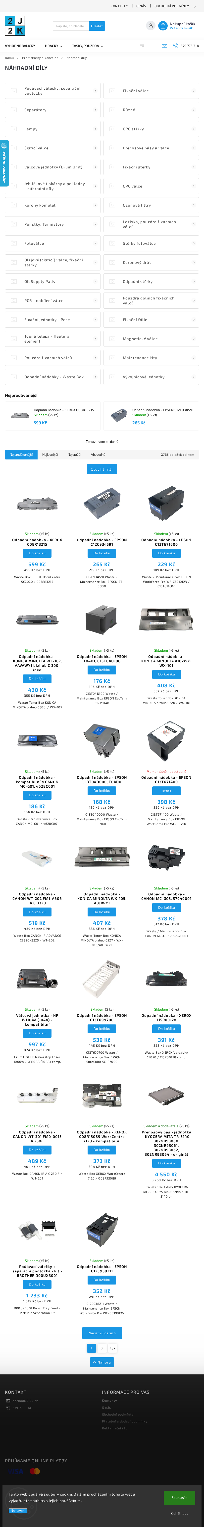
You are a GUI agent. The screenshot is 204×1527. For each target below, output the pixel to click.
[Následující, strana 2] (102, 1348)
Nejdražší (74, 454)
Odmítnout (179, 1513)
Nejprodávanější (21, 454)
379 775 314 (21, 1408)
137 (112, 1348)
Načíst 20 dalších (102, 1333)
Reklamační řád (115, 1428)
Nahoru (104, 1362)
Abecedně (98, 454)
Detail (166, 791)
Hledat (97, 26)
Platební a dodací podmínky (125, 1421)
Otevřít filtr (102, 469)
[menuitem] (22, 46)
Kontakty (119, 6)
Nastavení (18, 1511)
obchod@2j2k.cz (25, 1401)
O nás (141, 6)
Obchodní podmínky (171, 6)
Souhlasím (179, 1497)
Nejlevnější (50, 454)
